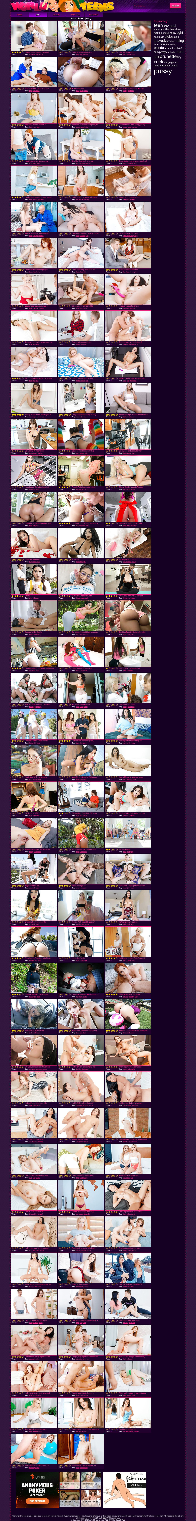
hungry (82, 453)
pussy (132, 54)
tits (87, 127)
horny (82, 91)
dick (77, 236)
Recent (56, 15)
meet (38, 996)
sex (124, 199)
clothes (40, 236)
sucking (131, 996)
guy (133, 453)
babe (78, 163)
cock (37, 91)
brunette (83, 163)
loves (131, 236)
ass (132, 91)
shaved (86, 199)
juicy (87, 236)
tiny (81, 54)
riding (84, 417)
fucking (78, 489)
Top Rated (75, 15)
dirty (124, 960)
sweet (135, 127)
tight (30, 91)
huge (31, 562)
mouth (41, 54)
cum (124, 54)
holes (34, 163)
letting (85, 996)
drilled (129, 525)
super (85, 670)
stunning (32, 54)
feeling (132, 815)
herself (40, 1214)
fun (132, 1178)
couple (83, 127)
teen (77, 54)
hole (37, 54)
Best (38, 15)
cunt (128, 54)
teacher (85, 54)
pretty (86, 308)
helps (37, 344)
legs (132, 888)
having (40, 453)
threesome (134, 344)
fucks (31, 634)
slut (85, 779)
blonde (31, 199)
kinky (31, 236)
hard (125, 272)
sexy (133, 199)
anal (30, 163)
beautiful (82, 236)
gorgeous (41, 199)
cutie (87, 598)
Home (19, 15)
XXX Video (93, 15)
